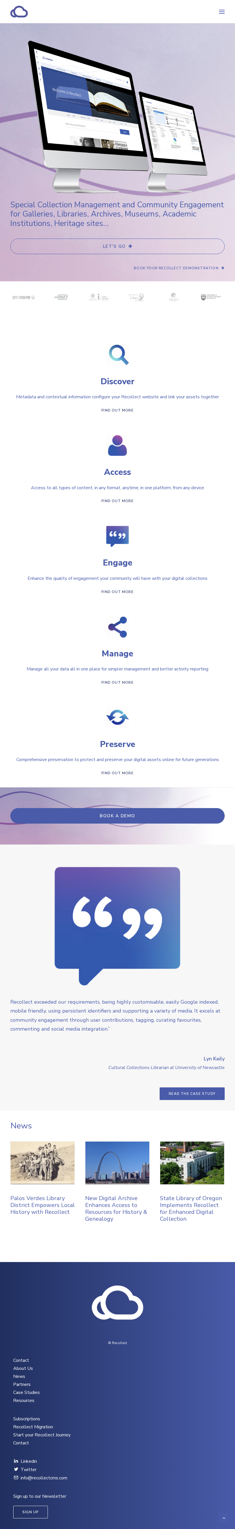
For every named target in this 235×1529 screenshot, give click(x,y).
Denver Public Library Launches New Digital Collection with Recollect (188, 1208)
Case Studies (26, 1392)
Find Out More (117, 410)
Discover (118, 381)
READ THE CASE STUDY (192, 1093)
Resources (23, 1400)
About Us (23, 1368)
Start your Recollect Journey (41, 1435)
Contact (21, 1360)
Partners (22, 1384)
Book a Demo (117, 816)
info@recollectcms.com (44, 1478)
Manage (117, 653)
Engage (117, 562)
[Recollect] (49, 11)
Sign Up (30, 1512)
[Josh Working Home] (117, 1303)
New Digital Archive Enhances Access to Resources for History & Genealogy (41, 1208)
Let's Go (114, 246)
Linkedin (29, 1461)
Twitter (28, 1469)
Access (117, 472)
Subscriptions (26, 1419)
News (19, 1376)
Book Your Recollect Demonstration (176, 268)
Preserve (117, 744)
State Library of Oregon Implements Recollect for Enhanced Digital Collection (116, 1208)
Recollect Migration (33, 1427)
